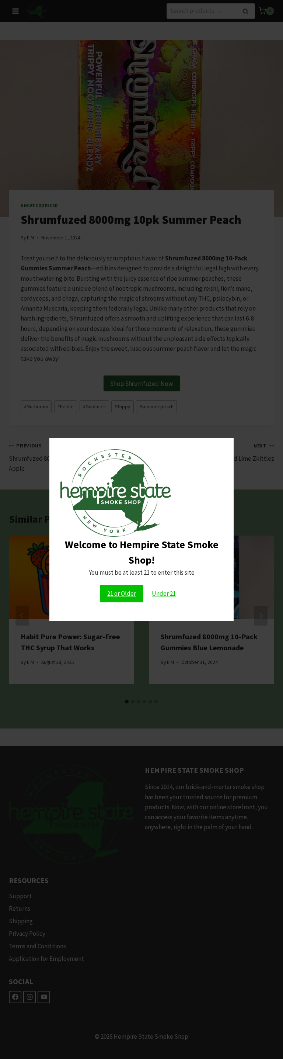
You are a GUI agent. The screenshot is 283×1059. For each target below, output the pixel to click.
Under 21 (164, 593)
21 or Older (121, 593)
